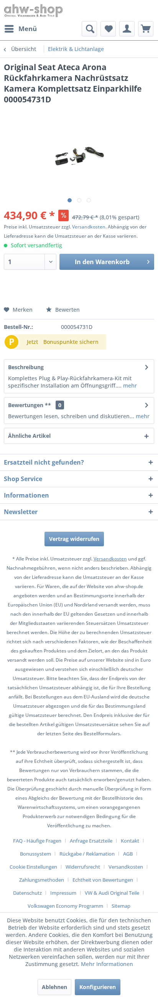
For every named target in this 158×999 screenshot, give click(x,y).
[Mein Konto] (127, 28)
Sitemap (121, 905)
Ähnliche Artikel (29, 435)
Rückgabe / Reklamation (87, 853)
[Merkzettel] (108, 28)
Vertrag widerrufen (74, 538)
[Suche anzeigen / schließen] (89, 28)
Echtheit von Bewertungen (102, 879)
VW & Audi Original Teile (112, 892)
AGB (128, 853)
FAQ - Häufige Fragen (37, 840)
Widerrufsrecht (83, 866)
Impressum (63, 892)
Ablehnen (54, 987)
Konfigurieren (97, 987)
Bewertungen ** (29, 405)
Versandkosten (88, 226)
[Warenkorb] (145, 28)
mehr (129, 385)
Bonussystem (35, 853)
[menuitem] (20, 28)
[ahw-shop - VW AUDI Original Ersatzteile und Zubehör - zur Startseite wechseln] (33, 10)
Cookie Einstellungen (33, 866)
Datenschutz (27, 892)
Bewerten (67, 309)
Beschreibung (26, 367)
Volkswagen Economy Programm (65, 905)
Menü (27, 28)
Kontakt (130, 840)
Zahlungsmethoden (41, 879)
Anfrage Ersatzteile (91, 840)
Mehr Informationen (107, 964)
